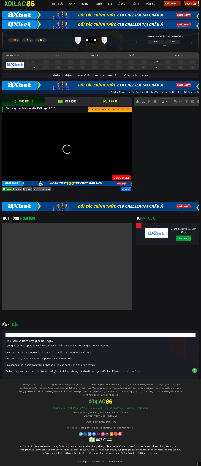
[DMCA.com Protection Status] (100, 439)
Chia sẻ (113, 101)
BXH (110, 3)
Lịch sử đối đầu (83, 75)
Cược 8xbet (191, 3)
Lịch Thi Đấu (57, 3)
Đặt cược (183, 238)
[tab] (23, 101)
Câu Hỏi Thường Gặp (114, 408)
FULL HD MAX (43, 189)
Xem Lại (72, 3)
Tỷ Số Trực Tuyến (129, 75)
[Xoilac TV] (19, 4)
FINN (18, 189)
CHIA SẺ (126, 189)
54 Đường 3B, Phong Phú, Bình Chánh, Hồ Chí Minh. (104, 412)
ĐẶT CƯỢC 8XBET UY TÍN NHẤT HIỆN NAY (110, 109)
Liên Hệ (130, 408)
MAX (9, 189)
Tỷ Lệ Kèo (134, 3)
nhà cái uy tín (172, 4)
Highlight (85, 3)
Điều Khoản (96, 408)
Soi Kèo (99, 3)
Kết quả (121, 3)
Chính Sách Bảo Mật (78, 408)
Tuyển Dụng (149, 3)
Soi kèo (145, 75)
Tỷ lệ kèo (68, 75)
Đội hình (56, 75)
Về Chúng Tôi (59, 408)
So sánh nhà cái (109, 75)
